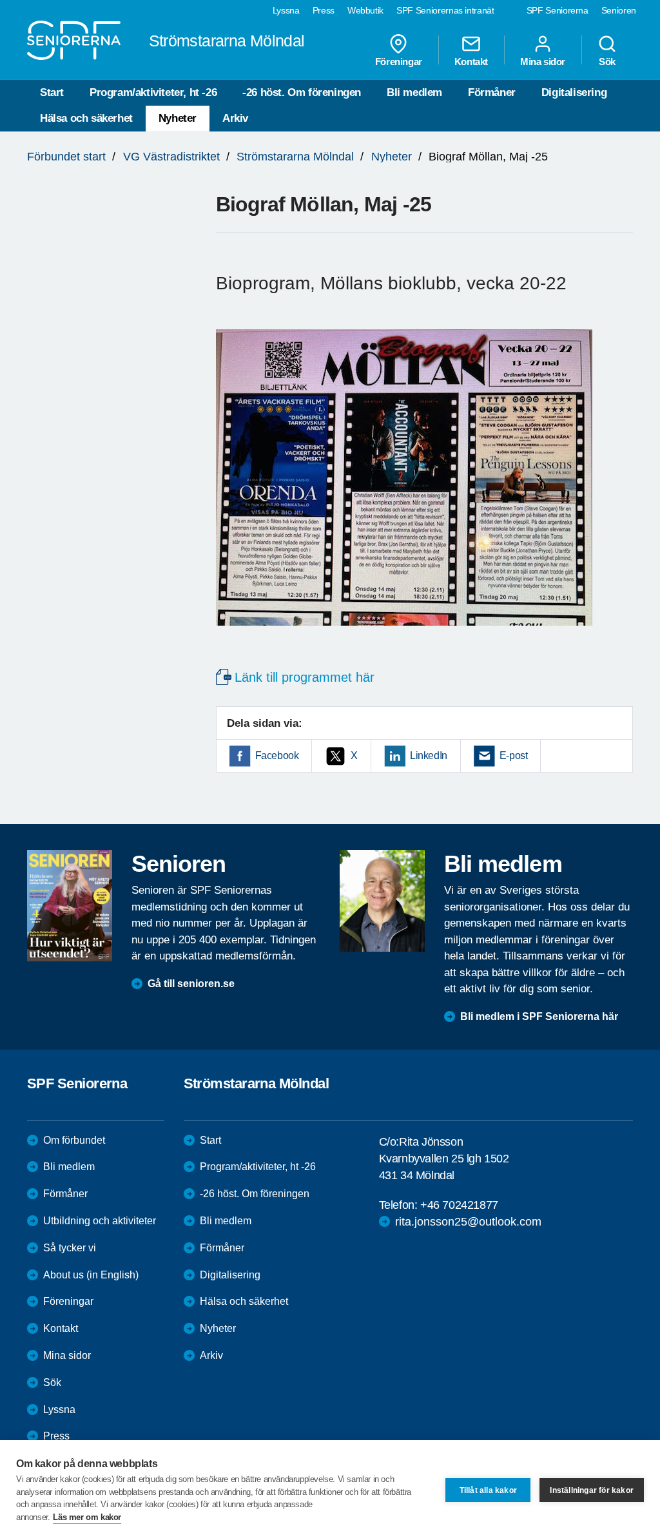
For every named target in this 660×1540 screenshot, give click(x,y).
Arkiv (235, 118)
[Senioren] (69, 905)
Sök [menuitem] (607, 61)
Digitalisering (574, 92)
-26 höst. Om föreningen (301, 92)
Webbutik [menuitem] (365, 10)
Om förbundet (74, 1140)
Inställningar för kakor (592, 1490)
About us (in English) (91, 1274)
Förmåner (492, 92)
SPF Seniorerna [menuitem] (557, 10)
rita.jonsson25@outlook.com (468, 1221)
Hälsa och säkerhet (86, 118)
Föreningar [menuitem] (398, 61)
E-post (514, 755)
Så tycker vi (69, 1247)
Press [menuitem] (324, 10)
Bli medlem (414, 92)
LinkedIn (428, 755)
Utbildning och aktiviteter (99, 1220)
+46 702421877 (459, 1204)
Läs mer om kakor (87, 1517)
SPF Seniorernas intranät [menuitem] (445, 10)
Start (52, 92)
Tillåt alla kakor (488, 1490)
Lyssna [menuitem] (286, 10)
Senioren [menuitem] (618, 10)
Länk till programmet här (304, 677)
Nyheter (178, 118)
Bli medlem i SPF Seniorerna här (539, 1016)
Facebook (277, 755)
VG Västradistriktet (171, 156)
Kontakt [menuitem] (471, 61)
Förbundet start (66, 156)
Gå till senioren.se (191, 983)
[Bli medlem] (382, 901)
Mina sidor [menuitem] (542, 61)
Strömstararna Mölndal (295, 156)
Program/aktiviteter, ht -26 (153, 92)
